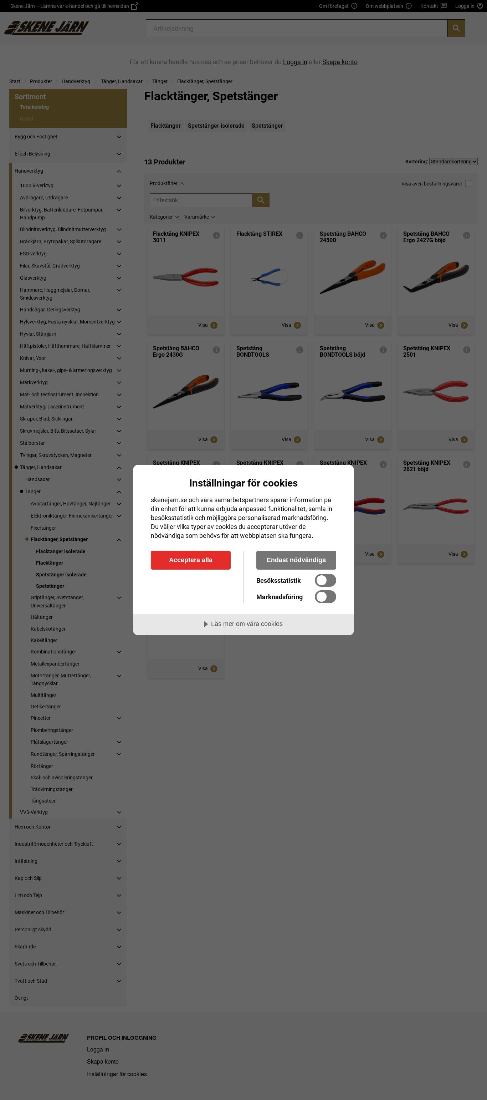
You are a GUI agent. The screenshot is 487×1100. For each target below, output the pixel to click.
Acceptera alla (190, 560)
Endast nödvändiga (296, 560)
